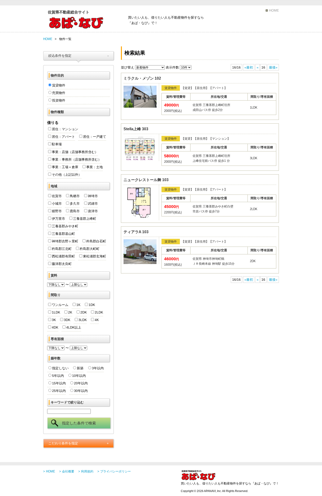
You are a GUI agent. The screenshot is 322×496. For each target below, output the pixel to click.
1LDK (56, 312)
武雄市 (93, 203)
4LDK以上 (73, 327)
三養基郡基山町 (63, 234)
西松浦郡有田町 (63, 256)
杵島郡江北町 (62, 249)
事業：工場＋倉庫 (65, 167)
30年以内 (81, 391)
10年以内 (79, 376)
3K (54, 320)
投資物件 (58, 100)
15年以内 (59, 383)
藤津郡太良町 (62, 264)
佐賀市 (57, 196)
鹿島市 (75, 211)
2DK (83, 312)
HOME (274, 10)
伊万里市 (58, 218)
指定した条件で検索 (79, 423)
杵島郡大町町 (89, 249)
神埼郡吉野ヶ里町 (65, 241)
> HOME (49, 471)
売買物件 (58, 93)
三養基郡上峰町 (84, 218)
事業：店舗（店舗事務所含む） (75, 152)
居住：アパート (63, 136)
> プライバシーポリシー (114, 471)
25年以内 (59, 391)
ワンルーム (60, 305)
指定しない (60, 368)
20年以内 (81, 383)
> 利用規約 (85, 471)
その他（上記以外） (67, 174)
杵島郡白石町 (96, 241)
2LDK (99, 312)
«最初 (248, 67)
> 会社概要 (66, 471)
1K (78, 305)
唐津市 (93, 211)
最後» (273, 67)
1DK (92, 305)
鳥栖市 (75, 196)
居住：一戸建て (94, 136)
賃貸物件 (58, 85)
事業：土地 (94, 167)
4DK (55, 327)
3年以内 (98, 368)
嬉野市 (57, 211)
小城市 (57, 203)
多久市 (75, 203)
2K (70, 312)
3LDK (82, 320)
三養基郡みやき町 (65, 226)
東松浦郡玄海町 (94, 256)
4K (97, 320)
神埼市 (93, 196)
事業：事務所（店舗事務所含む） (76, 159)
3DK (67, 320)
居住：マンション (65, 129)
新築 (80, 368)
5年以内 (58, 376)
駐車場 (57, 144)
